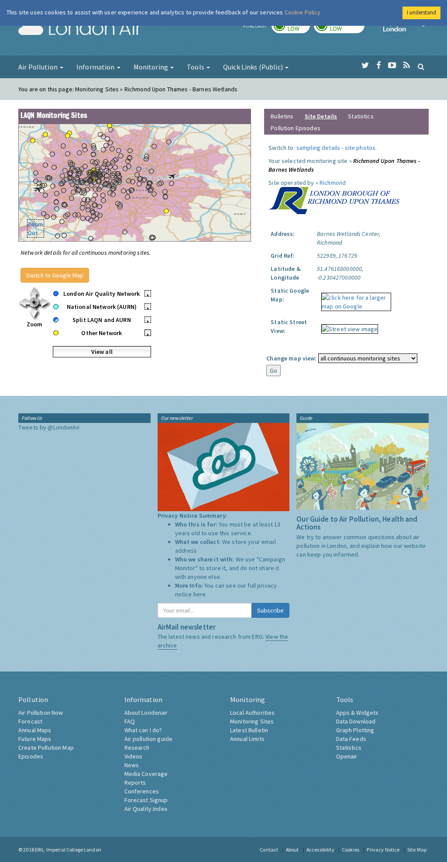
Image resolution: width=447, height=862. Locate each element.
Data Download (356, 721)
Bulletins (282, 116)
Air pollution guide (148, 739)
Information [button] (96, 66)
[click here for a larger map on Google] (354, 299)
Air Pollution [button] (38, 66)
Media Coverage (146, 774)
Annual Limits (247, 739)
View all (102, 352)
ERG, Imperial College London (68, 849)
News (131, 765)
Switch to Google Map (54, 275)
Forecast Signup (146, 800)
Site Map (416, 849)
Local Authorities (252, 713)
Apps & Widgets (357, 713)
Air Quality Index (145, 809)
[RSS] (406, 65)
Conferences (141, 791)
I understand (421, 12)
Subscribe (270, 610)
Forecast (30, 721)
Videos (133, 756)
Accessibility (320, 849)
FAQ (129, 721)
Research (137, 747)
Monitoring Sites (252, 721)
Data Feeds (351, 739)
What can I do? (143, 730)
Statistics (360, 116)
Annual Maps (35, 730)
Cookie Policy (303, 12)
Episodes (30, 756)
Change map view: (291, 358)
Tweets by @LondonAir (49, 427)
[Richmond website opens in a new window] (333, 200)
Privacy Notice (383, 849)
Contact (269, 849)
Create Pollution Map (46, 747)
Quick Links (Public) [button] (253, 66)
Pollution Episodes (295, 128)
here (199, 594)
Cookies (350, 849)
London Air (79, 29)
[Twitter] (365, 65)
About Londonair (146, 713)
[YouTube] (392, 65)
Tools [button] (196, 66)
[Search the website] (421, 66)
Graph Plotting (355, 730)
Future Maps (35, 739)
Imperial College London (406, 29)
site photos (360, 148)
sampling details (318, 148)
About (292, 849)
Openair (347, 756)
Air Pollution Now (40, 713)
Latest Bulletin (249, 730)
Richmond (333, 183)
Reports (135, 782)
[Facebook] (379, 65)
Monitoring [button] (152, 66)
